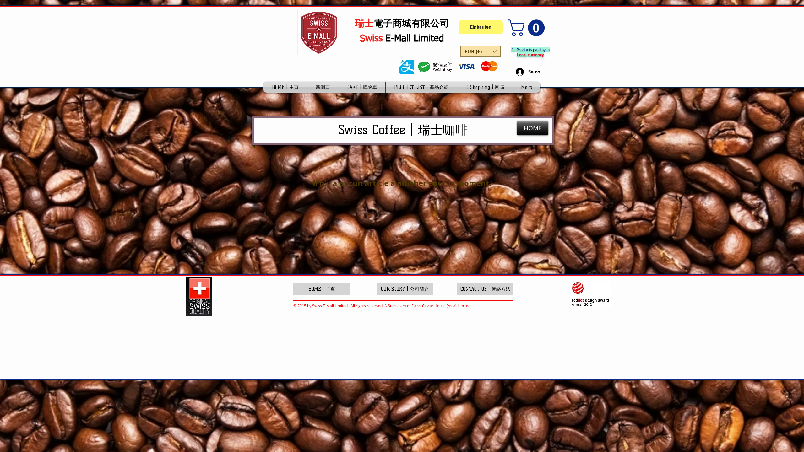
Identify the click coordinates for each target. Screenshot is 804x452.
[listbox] (480, 51)
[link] (528, 27)
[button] (480, 51)
